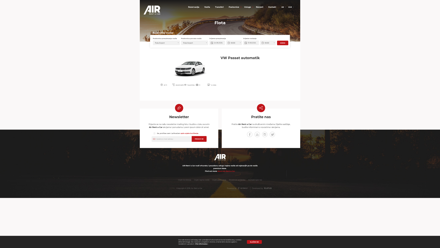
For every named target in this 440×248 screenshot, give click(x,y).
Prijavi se (199, 139)
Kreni (282, 43)
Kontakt (272, 7)
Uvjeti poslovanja (219, 180)
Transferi (219, 7)
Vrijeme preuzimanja (217, 38)
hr (282, 7)
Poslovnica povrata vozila (191, 38)
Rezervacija (193, 7)
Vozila (207, 7)
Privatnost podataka (237, 180)
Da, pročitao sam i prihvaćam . (178, 133)
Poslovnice (234, 7)
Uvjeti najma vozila (201, 180)
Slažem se (254, 242)
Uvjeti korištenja (184, 180)
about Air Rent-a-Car (226, 171)
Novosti (259, 7)
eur (290, 7)
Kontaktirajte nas (255, 180)
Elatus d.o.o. (269, 188)
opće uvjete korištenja (189, 133)
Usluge (247, 7)
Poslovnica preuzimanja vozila (165, 38)
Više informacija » (201, 244)
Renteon (242, 188)
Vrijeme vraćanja (249, 38)
